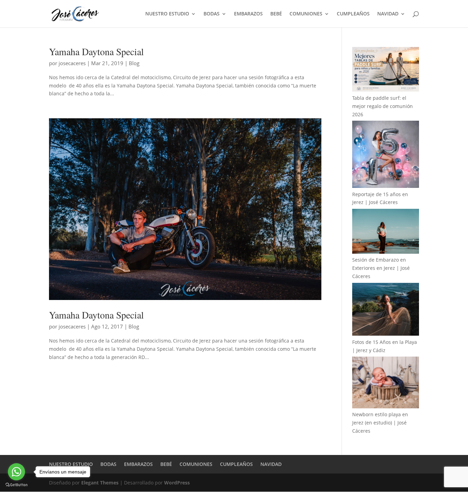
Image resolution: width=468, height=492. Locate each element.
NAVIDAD (387, 14)
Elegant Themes (100, 482)
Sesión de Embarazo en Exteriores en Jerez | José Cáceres (381, 267)
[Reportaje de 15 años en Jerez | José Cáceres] (385, 155)
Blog (134, 63)
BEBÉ (276, 14)
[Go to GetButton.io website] (16, 485)
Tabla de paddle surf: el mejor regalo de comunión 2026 (382, 106)
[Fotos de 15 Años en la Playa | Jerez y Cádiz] (385, 310)
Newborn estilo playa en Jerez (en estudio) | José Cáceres (380, 422)
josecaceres (72, 63)
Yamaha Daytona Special (96, 51)
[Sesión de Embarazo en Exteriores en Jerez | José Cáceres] (385, 232)
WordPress (177, 482)
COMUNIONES (306, 14)
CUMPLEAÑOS (353, 14)
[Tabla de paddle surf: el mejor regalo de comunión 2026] (385, 70)
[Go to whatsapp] (16, 471)
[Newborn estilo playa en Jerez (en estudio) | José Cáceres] (385, 383)
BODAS (212, 14)
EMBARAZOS (248, 14)
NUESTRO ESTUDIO (167, 14)
